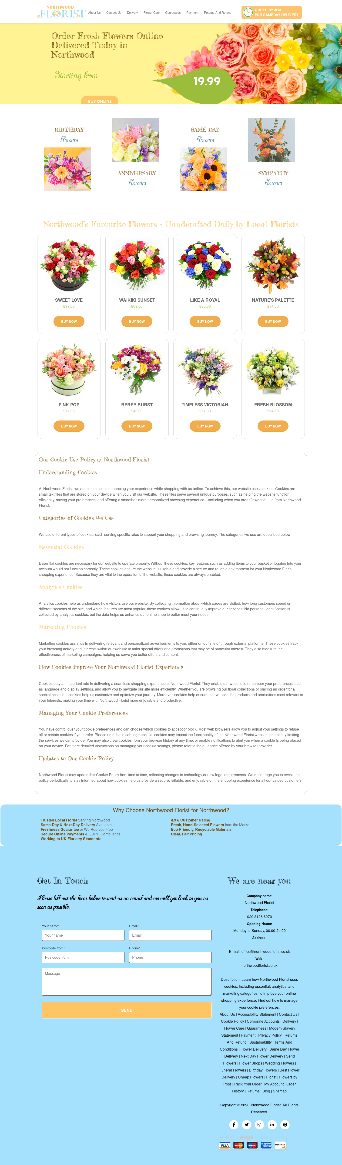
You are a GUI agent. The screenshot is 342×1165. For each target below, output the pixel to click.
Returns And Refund (217, 12)
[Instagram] (259, 1124)
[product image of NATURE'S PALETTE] (273, 265)
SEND (127, 1010)
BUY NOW (69, 321)
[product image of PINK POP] (69, 370)
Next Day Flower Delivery (262, 1056)
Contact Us (113, 12)
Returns (253, 1091)
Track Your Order (248, 1084)
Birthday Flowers (263, 1070)
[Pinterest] (285, 1124)
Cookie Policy (232, 1021)
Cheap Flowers (250, 1077)
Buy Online (99, 101)
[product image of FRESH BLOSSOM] (273, 370)
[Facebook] (233, 1124)
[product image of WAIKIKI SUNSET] (137, 265)
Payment (192, 12)
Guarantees (173, 12)
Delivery (132, 12)
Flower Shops (250, 1063)
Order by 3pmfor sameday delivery (276, 12)
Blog (266, 1091)
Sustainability (260, 1042)
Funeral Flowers (232, 1070)
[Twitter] (246, 1124)
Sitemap (280, 1091)
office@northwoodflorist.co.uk (265, 951)
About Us (94, 12)
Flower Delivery (254, 1049)
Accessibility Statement (257, 1014)
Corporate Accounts (263, 1021)
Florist (271, 1077)
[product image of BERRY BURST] (137, 370)
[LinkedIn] (272, 1124)
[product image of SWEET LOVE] (69, 265)
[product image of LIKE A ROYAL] (205, 265)
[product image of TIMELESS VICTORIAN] (205, 370)
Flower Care (152, 12)
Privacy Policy (270, 1035)
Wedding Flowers (279, 1063)
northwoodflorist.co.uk (259, 965)
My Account (274, 1084)
